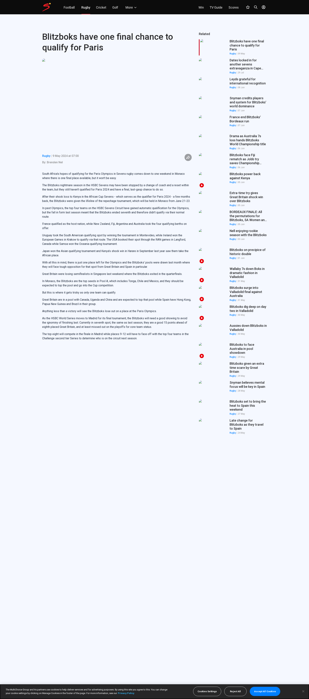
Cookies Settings (207, 691)
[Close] (303, 691)
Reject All (235, 691)
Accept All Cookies (265, 691)
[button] (233, 66)
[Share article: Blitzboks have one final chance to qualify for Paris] (188, 157)
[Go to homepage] (46, 7)
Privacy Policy (126, 693)
